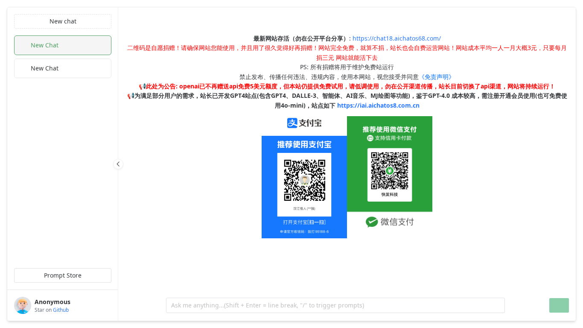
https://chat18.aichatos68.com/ (397, 38)
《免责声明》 (437, 77)
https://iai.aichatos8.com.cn (378, 105)
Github (61, 309)
